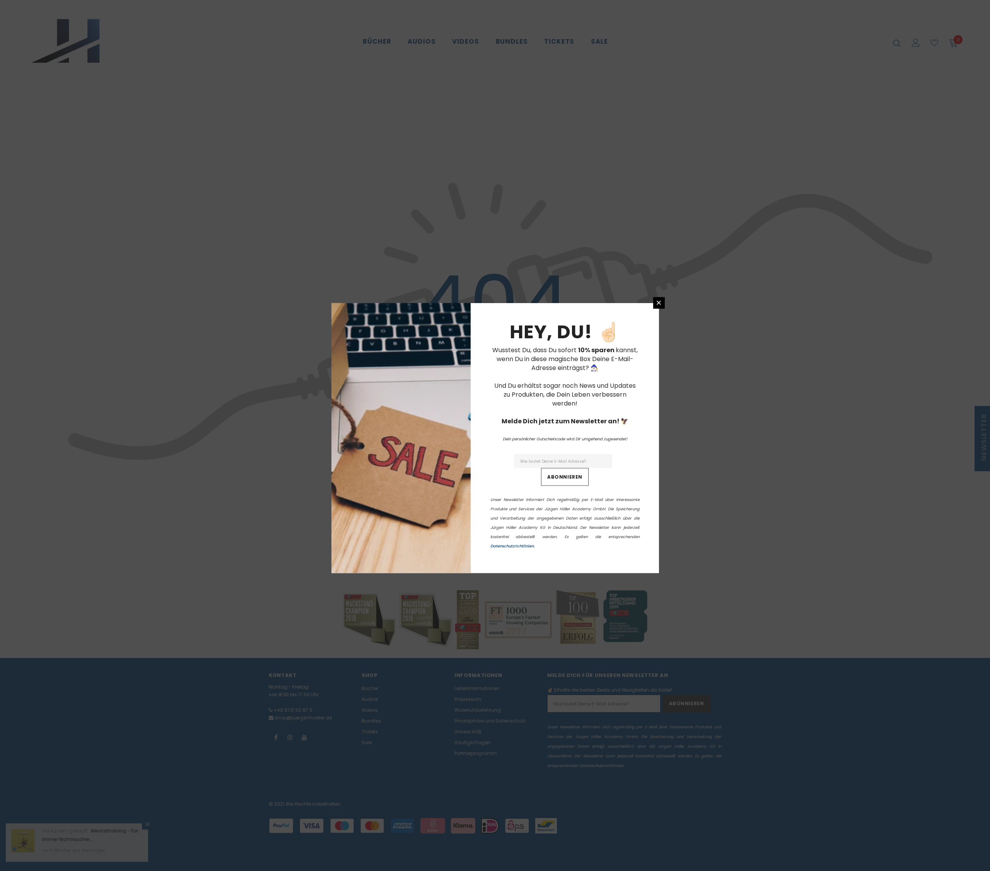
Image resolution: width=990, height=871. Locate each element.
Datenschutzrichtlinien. (512, 546)
